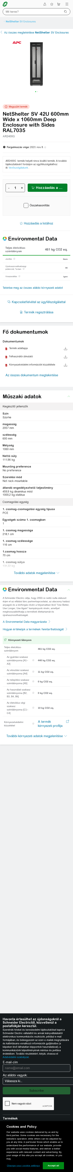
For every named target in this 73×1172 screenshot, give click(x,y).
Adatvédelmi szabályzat (16, 1057)
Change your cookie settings (23, 1165)
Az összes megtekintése (36, 32)
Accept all (53, 1165)
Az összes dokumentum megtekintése (31, 375)
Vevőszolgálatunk (18, 167)
